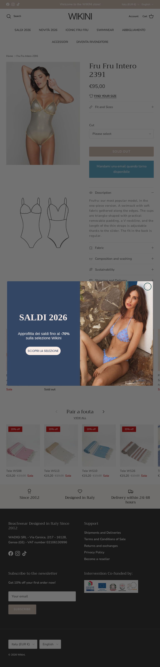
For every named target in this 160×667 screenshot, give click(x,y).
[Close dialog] (147, 286)
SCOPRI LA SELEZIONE (43, 351)
